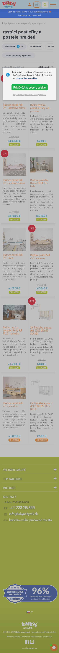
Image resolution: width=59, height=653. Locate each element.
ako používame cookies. (26, 78)
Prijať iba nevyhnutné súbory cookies (29, 94)
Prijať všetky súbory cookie (29, 87)
